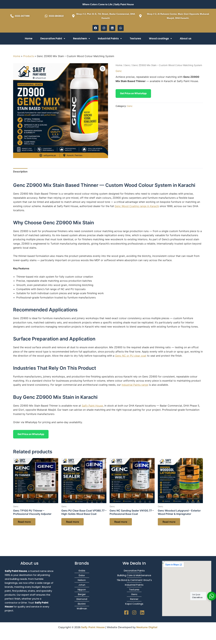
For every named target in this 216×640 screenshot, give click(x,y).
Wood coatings (159, 38)
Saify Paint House (92, 405)
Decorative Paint (51, 38)
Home (28, 38)
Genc (127, 65)
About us (185, 38)
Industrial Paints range (135, 384)
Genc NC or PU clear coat (130, 355)
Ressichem (80, 38)
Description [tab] (20, 171)
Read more (24, 521)
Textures (135, 38)
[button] (52, 38)
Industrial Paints (108, 38)
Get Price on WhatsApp (133, 93)
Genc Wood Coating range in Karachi (137, 206)
